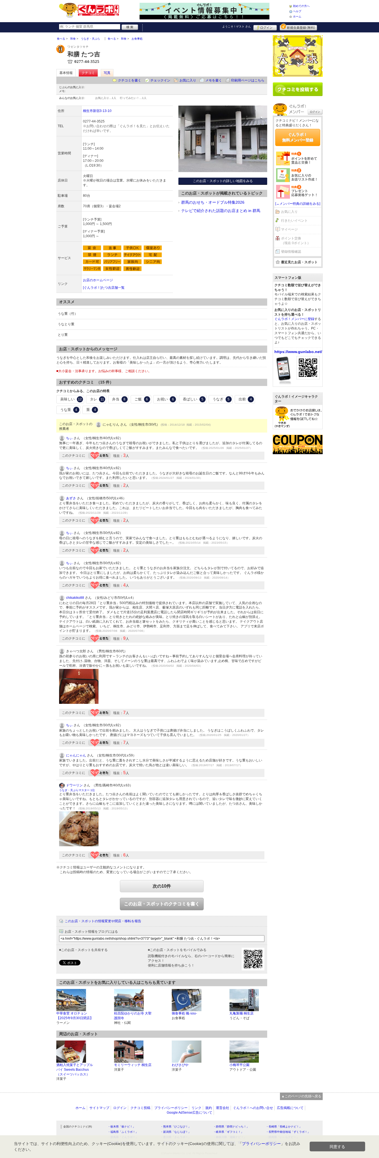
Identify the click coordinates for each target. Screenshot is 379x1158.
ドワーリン (74, 785)
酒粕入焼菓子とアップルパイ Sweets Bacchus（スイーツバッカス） (74, 1069)
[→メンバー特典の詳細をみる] (297, 204)
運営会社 (222, 1108)
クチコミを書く (129, 80)
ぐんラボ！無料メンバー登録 (297, 137)
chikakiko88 (75, 598)
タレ (97, 399)
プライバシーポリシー (171, 1108)
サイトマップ (99, 1108)
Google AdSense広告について (189, 1112)
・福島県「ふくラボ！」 (123, 1131)
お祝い (165, 399)
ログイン (265, 26)
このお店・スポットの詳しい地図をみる (223, 181)
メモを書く (213, 80)
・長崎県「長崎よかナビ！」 (284, 1126)
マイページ (289, 229)
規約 (208, 1108)
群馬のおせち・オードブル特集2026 (212, 202)
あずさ (71, 498)
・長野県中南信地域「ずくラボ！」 (288, 1131)
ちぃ (69, 438)
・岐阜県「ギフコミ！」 (228, 1131)
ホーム (297, 16)
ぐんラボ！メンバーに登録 (294, 319)
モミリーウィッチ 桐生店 (132, 1065)
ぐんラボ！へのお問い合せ (253, 1108)
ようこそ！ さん (236, 26)
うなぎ (221, 399)
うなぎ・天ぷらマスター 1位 (77, 790)
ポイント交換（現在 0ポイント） (295, 240)
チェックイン (160, 80)
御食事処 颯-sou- (184, 1013)
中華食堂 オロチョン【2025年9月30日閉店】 (74, 1015)
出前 (245, 399)
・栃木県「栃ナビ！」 (121, 1126)
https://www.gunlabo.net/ (298, 351)
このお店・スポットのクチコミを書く (161, 903)
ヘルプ (297, 11)
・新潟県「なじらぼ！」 (175, 1131)
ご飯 (141, 399)
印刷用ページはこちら (247, 80)
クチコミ (88, 73)
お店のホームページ (98, 280)
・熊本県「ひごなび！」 (175, 1126)
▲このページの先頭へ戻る (301, 1096)
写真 (107, 73)
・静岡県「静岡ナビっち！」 (231, 1126)
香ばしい (193, 399)
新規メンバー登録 (298, 26)
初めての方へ (301, 5)
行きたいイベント (294, 221)
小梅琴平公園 (239, 1065)
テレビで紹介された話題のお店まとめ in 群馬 (220, 210)
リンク (196, 1108)
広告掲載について (290, 1108)
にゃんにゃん (76, 755)
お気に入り (188, 80)
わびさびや (180, 1065)
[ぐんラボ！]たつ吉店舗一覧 (104, 288)
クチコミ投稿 (140, 1108)
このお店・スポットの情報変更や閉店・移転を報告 (103, 921)
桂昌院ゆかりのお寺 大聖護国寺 (132, 1015)
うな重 (68, 410)
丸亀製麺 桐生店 (241, 1013)
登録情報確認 (291, 252)
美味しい (71, 399)
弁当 (118, 399)
